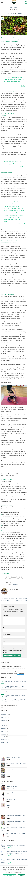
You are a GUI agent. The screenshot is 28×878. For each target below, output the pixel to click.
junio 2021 (3, 728)
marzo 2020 (4, 739)
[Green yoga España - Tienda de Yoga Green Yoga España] (14, 2)
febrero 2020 (4, 742)
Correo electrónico (7, 634)
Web (4, 641)
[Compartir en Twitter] (11, 578)
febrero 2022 (4, 720)
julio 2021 (3, 725)
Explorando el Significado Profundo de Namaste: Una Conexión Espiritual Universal (16, 687)
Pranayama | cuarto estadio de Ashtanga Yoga (15, 695)
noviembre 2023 (5, 714)
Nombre (5, 627)
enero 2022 (4, 723)
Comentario (6, 615)
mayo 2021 (4, 731)
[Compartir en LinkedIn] (19, 578)
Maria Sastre (19, 13)
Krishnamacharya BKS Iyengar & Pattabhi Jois (15, 700)
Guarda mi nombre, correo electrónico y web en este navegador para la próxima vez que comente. (14, 650)
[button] (2, 2)
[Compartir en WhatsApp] (6, 578)
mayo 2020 (4, 734)
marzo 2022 (4, 717)
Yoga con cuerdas (9, 691)
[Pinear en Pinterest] (16, 578)
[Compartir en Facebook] (9, 578)
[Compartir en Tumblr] (22, 578)
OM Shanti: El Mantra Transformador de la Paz (15, 682)
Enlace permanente (16, 584)
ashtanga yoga (14, 7)
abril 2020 (3, 737)
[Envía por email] (14, 578)
